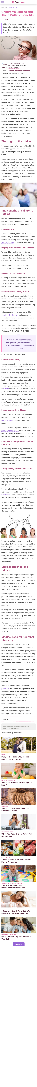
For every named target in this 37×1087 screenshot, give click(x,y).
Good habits (5, 806)
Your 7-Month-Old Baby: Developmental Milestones (13, 886)
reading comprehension (10, 430)
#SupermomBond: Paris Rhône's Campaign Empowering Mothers (15, 912)
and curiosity (15, 114)
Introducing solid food (9, 780)
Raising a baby (6, 909)
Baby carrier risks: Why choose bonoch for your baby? (15, 758)
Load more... (18, 944)
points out (5, 689)
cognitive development (9, 315)
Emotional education (8, 934)
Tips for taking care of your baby (12, 883)
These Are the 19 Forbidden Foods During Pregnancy (16, 860)
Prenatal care (6, 857)
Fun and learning (7, 243)
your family (5, 495)
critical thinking (7, 420)
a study (6, 389)
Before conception (7, 832)
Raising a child (13, 7)
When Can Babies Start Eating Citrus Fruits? (17, 783)
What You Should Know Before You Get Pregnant (16, 835)
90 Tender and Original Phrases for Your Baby (16, 938)
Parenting (4, 7)
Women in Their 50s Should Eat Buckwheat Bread (15, 809)
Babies (3, 755)
